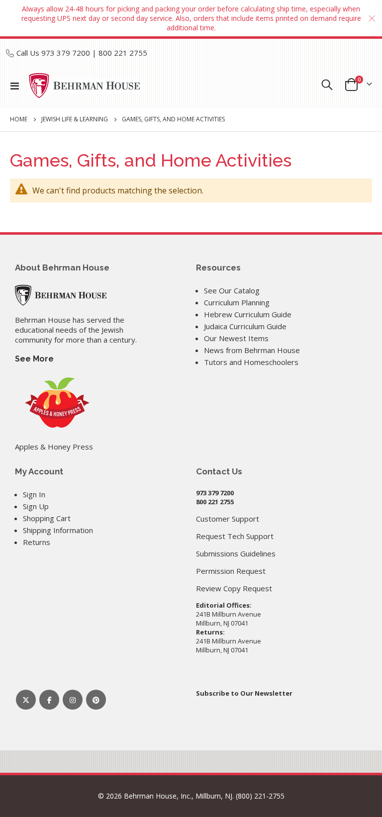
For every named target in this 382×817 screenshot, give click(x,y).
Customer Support (227, 519)
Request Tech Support (235, 536)
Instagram (73, 700)
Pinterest (96, 700)
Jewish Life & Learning (74, 119)
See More (34, 358)
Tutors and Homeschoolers (251, 362)
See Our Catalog (232, 290)
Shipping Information (58, 530)
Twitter (26, 700)
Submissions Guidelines (236, 553)
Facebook (49, 700)
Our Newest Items (236, 338)
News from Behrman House (252, 350)
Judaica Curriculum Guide (245, 326)
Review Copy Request (234, 588)
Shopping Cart (47, 518)
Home (18, 119)
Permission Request (231, 571)
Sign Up (36, 506)
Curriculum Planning (237, 302)
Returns (36, 542)
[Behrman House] (60, 294)
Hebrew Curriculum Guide (247, 314)
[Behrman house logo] (85, 85)
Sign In (34, 494)
